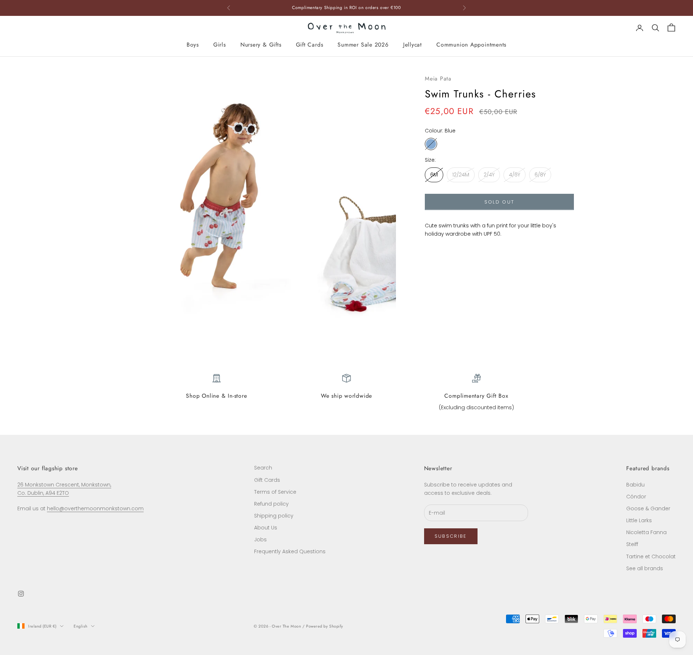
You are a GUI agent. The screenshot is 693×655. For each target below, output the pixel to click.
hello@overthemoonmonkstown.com (95, 508)
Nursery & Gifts (261, 44)
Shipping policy (273, 515)
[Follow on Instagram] (21, 593)
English (80, 626)
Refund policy (271, 503)
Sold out (499, 201)
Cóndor (636, 496)
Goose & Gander (648, 508)
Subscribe (451, 536)
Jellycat (412, 44)
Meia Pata (438, 78)
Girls (219, 44)
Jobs (260, 539)
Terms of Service (275, 491)
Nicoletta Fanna (646, 532)
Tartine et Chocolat (651, 556)
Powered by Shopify (324, 626)
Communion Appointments (471, 44)
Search (263, 467)
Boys (193, 44)
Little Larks (639, 520)
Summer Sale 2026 (362, 44)
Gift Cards (309, 44)
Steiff (632, 544)
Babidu (635, 484)
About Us (265, 527)
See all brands (644, 568)
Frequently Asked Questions (290, 551)
